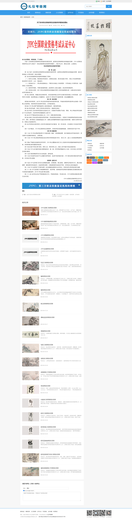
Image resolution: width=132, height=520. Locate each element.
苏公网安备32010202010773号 (57, 516)
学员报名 (81, 12)
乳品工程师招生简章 (47, 262)
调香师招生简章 (91, 99)
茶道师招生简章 (45, 386)
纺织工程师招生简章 (47, 413)
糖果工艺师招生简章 (92, 110)
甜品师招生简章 (91, 104)
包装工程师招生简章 (47, 345)
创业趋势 (95, 160)
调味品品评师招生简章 (47, 317)
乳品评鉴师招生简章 (92, 106)
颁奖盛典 (92, 157)
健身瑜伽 (101, 157)
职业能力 (106, 157)
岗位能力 (100, 162)
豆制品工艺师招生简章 (93, 102)
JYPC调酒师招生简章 (47, 235)
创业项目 (100, 160)
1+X (88, 157)
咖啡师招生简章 (45, 276)
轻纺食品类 (27, 17)
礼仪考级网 (108, 1)
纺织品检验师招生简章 (47, 440)
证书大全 (70, 12)
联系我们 (102, 12)
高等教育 (105, 160)
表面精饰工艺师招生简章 (48, 372)
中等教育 (95, 162)
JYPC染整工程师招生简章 (49, 208)
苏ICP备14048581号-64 (44, 516)
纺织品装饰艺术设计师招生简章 (50, 454)
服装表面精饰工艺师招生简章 (50, 468)
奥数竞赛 (48, 12)
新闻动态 (38, 12)
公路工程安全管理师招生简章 (33, 194)
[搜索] (109, 6)
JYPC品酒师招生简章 (47, 249)
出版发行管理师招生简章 (48, 399)
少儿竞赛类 (59, 12)
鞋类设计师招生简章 (92, 97)
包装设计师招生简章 (47, 358)
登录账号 (32, 490)
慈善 (97, 157)
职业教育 (89, 162)
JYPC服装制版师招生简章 (49, 221)
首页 (28, 12)
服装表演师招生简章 (92, 108)
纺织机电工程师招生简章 (48, 427)
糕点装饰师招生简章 (47, 303)
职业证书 (89, 160)
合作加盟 (91, 12)
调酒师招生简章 (45, 331)
